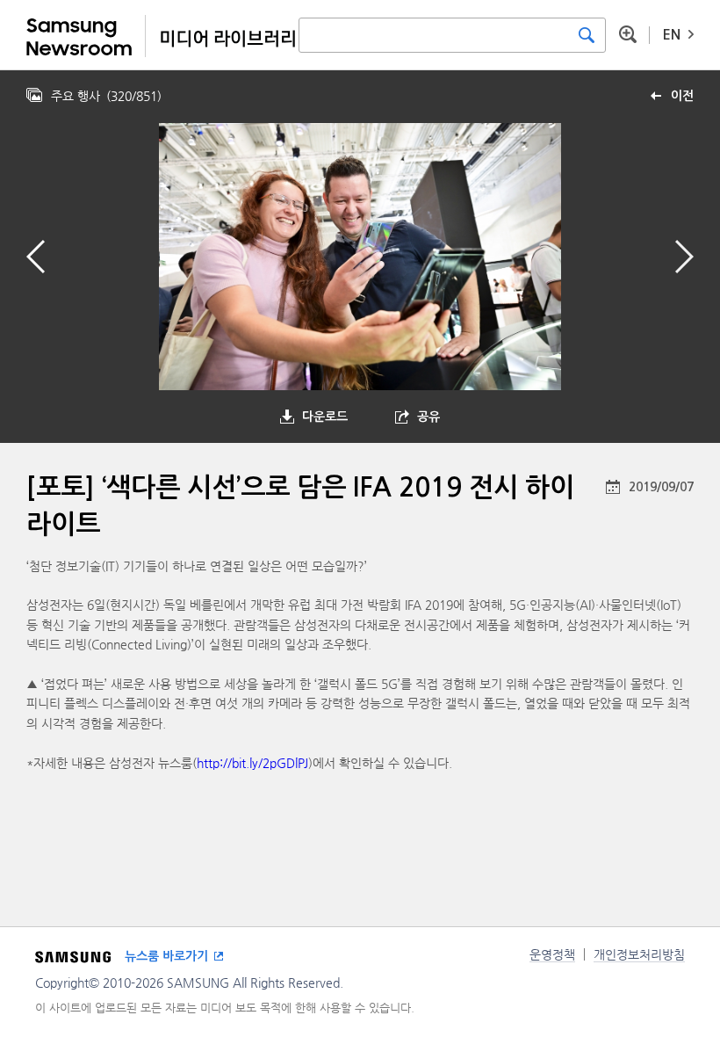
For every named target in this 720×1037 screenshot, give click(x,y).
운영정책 (552, 954)
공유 (428, 416)
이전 (682, 96)
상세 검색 (627, 34)
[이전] (35, 256)
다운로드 (325, 416)
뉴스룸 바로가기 (166, 956)
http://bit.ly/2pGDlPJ (252, 763)
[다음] (684, 256)
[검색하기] (586, 35)
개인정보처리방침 (639, 954)
